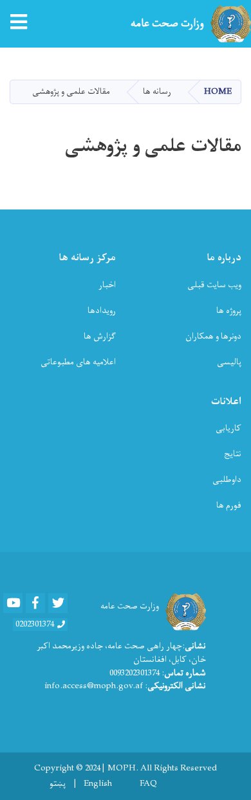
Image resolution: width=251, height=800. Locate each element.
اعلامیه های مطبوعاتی (78, 362)
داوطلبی (226, 480)
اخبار (107, 285)
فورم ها (228, 505)
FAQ (148, 784)
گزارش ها (100, 336)
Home (218, 92)
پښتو (58, 784)
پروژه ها (228, 311)
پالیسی (229, 362)
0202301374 (34, 624)
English (98, 784)
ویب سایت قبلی (214, 285)
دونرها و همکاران (213, 336)
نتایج (232, 454)
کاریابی (228, 428)
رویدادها (102, 311)
